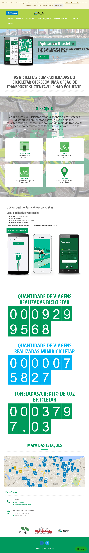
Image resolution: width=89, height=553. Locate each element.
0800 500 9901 (19, 502)
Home (10, 19)
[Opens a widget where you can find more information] (81, 549)
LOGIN (10, 24)
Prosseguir (58, 5)
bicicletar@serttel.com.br (23, 505)
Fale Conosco (12, 492)
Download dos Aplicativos (17, 231)
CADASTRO (75, 19)
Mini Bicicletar (60, 19)
